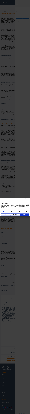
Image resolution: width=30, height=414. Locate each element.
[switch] (11, 211)
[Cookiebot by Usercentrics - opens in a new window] (26, 198)
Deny (5, 214)
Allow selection (15, 214)
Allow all (24, 214)
